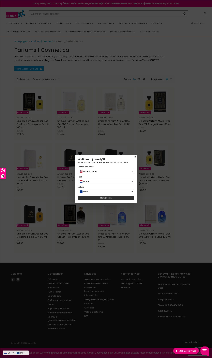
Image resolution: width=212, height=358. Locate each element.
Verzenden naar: (86, 167)
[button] (16, 353)
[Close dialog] (135, 156)
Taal (80, 177)
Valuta (81, 187)
